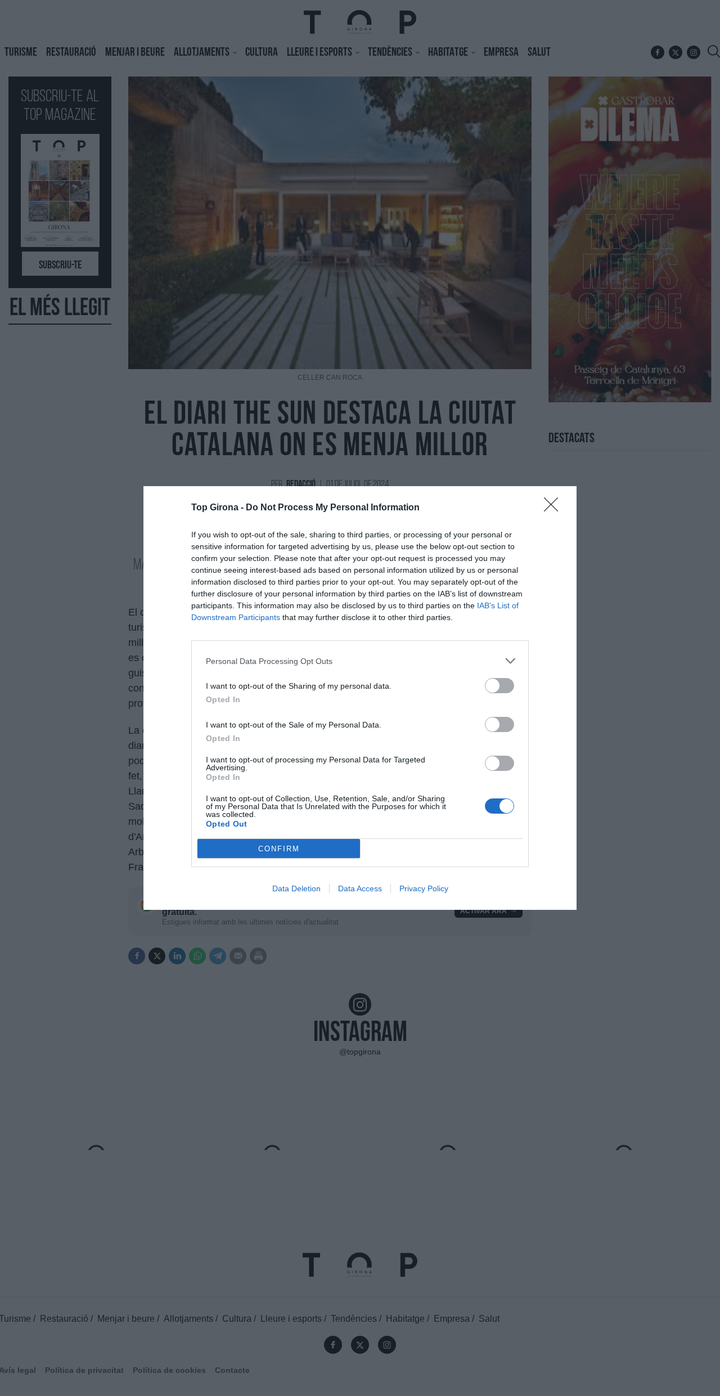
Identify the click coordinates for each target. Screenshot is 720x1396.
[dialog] (360, 698)
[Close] (554, 508)
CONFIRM (279, 849)
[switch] (499, 685)
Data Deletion (296, 888)
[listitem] (360, 661)
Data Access (360, 888)
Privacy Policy (423, 888)
